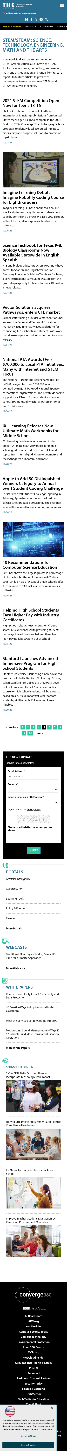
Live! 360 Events (33, 1347)
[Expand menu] (62, 6)
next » (39, 733)
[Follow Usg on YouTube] (41, 19)
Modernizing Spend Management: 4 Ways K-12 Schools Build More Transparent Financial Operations (33, 1034)
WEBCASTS (16, 947)
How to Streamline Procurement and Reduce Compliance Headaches (33, 1123)
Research (11, 918)
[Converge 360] (33, 1295)
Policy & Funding (16, 908)
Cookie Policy (46, 1429)
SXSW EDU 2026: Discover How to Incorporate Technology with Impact (28, 1075)
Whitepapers (19, 987)
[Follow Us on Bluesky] (26, 19)
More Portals (14, 928)
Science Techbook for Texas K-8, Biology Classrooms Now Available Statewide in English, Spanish (32, 252)
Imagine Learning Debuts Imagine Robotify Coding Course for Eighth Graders (33, 197)
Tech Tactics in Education (33, 1399)
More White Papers (18, 1048)
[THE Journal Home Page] (17, 5)
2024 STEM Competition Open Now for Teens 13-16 (31, 102)
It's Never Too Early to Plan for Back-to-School (29, 1171)
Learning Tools (15, 898)
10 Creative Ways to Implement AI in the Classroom (30, 1009)
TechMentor (33, 1394)
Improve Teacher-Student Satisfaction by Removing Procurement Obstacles (30, 1220)
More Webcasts (15, 968)
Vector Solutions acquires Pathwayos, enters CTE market (31, 309)
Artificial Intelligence (18, 879)
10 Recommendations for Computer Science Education (30, 564)
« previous (12, 727)
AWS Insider (33, 1326)
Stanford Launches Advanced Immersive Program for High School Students (30, 663)
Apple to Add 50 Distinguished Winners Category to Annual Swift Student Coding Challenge (33, 483)
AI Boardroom (33, 1316)
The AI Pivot (33, 1404)
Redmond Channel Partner (33, 1378)
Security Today (34, 1383)
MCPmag (33, 1352)
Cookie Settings (28, 1435)
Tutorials (30, 26)
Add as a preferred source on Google (21, 13)
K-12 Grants (46, 26)
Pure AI (33, 1368)
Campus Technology (33, 1337)
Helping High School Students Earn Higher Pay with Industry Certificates (31, 614)
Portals (14, 872)
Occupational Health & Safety (33, 1363)
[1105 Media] (33, 1308)
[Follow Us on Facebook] (31, 19)
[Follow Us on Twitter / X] (36, 19)
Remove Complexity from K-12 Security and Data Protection (32, 995)
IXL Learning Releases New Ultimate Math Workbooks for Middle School (31, 430)
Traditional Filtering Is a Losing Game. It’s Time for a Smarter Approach (31, 956)
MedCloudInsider (33, 1357)
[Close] (52, 1408)
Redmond (33, 1373)
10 (30, 733)
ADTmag (33, 1321)
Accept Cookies (28, 1445)
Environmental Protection (34, 1342)
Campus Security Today (33, 1331)
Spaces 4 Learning (33, 1389)
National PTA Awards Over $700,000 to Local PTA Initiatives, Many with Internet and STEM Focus (33, 366)
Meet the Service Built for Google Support (31, 1021)
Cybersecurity (14, 888)
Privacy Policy (33, 809)
